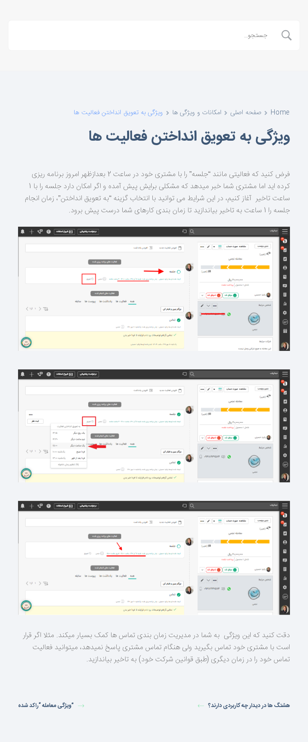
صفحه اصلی (245, 112)
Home (280, 112)
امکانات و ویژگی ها (197, 112)
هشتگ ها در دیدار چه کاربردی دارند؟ (249, 706)
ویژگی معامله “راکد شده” (46, 706)
